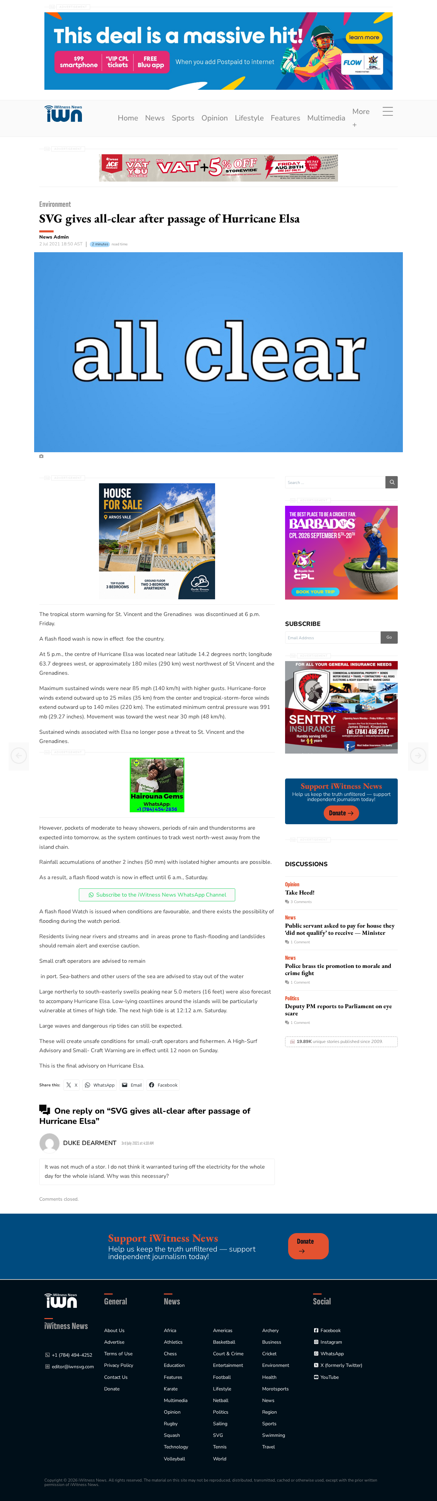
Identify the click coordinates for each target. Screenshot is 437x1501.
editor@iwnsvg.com (73, 1366)
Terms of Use (118, 1353)
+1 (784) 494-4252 (72, 1355)
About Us (114, 1330)
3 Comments (301, 901)
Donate (337, 813)
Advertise (114, 1342)
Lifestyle (249, 118)
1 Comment (300, 942)
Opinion (214, 118)
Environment (55, 204)
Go (389, 637)
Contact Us (116, 1377)
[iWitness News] (60, 1300)
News (155, 118)
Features (285, 118)
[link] (63, 113)
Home (128, 118)
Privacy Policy (118, 1365)
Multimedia (326, 118)
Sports (183, 118)
